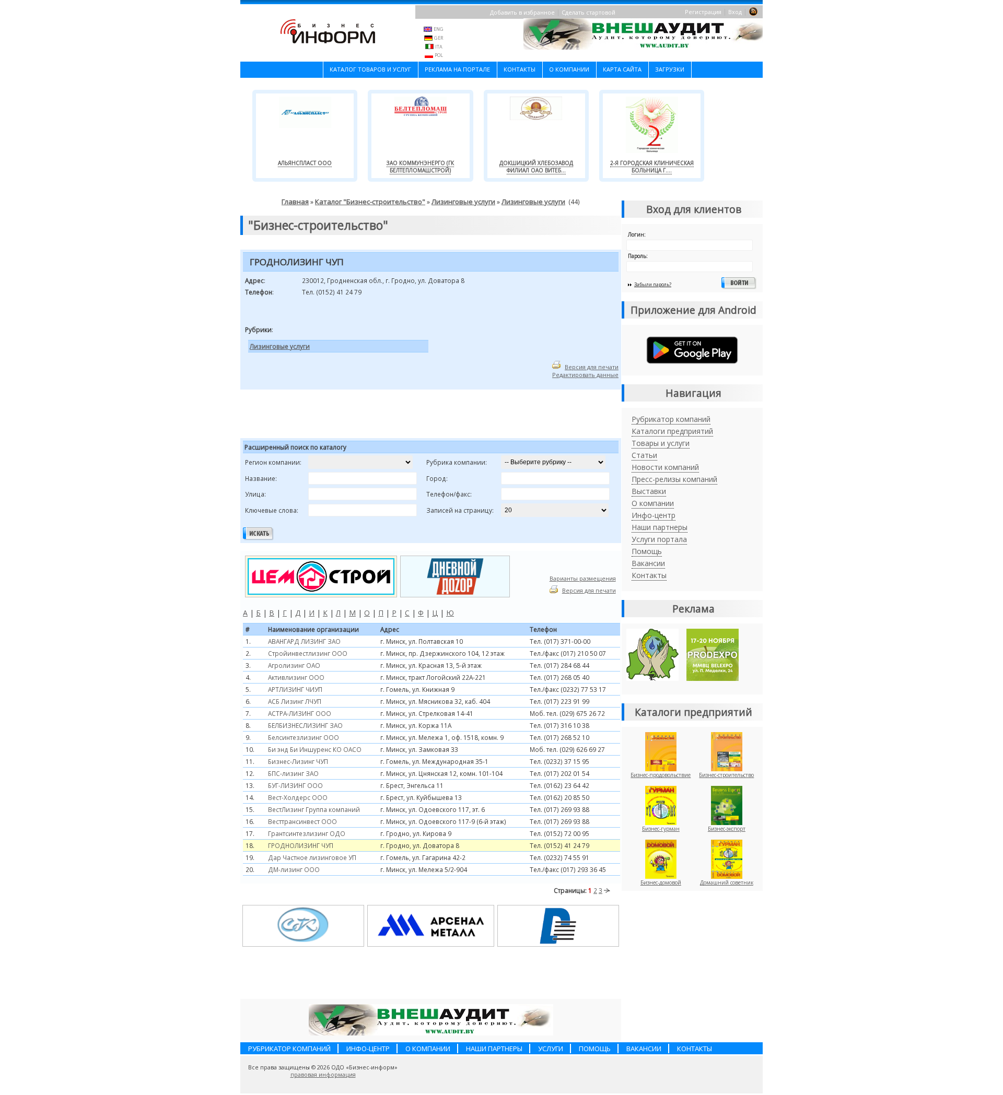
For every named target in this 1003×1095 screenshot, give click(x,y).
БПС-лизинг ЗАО (293, 773)
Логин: (637, 234)
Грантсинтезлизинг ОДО (306, 833)
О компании (569, 69)
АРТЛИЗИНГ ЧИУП (295, 689)
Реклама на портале (457, 69)
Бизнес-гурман (661, 828)
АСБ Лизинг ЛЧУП (294, 701)
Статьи (644, 455)
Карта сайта (622, 69)
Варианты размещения (583, 578)
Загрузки (669, 69)
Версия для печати (592, 367)
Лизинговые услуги (463, 201)
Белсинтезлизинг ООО (303, 737)
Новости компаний (665, 467)
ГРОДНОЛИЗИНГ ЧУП (300, 845)
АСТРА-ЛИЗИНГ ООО (299, 713)
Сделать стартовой (588, 12)
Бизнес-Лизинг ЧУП (298, 761)
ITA (438, 46)
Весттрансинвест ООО (302, 821)
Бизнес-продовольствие (661, 775)
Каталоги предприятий (672, 431)
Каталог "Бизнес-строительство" (370, 201)
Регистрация (703, 12)
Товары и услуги (661, 443)
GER (438, 37)
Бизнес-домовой (660, 882)
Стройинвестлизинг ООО (307, 653)
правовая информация (323, 1074)
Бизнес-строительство (726, 775)
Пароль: (638, 256)
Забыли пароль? (652, 284)
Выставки (649, 491)
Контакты (519, 69)
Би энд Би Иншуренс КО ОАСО (314, 749)
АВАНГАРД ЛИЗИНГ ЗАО (304, 641)
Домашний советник (726, 882)
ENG (439, 29)
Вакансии (648, 563)
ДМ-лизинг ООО (294, 869)
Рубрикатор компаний (671, 419)
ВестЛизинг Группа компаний (314, 809)
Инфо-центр (653, 515)
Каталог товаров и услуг (370, 69)
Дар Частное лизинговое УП (312, 857)
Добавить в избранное (522, 12)
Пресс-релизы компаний (674, 479)
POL (439, 55)
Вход (735, 12)
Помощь (647, 551)
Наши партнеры (659, 527)
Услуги (550, 1048)
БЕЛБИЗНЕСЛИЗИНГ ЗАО (305, 725)
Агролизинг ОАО (294, 665)
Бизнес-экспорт (726, 828)
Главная (295, 201)
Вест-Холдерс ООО (298, 797)
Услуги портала (659, 539)
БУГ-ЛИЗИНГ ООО (295, 785)
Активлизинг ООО (296, 677)
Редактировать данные (585, 375)
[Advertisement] (370, 415)
